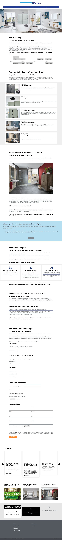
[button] (31, 238)
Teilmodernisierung (19, 347)
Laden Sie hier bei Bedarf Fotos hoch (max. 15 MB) (17, 396)
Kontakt (16, 538)
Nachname (33, 406)
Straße (10, 411)
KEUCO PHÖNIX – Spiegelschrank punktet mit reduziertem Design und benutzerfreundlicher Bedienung (31, 466)
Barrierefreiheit (21, 538)
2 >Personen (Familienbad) (24, 359)
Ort (31, 416)
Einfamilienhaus (30, 346)
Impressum (6, 538)
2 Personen (16, 359)
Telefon (10, 420)
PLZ (9, 416)
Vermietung (18, 363)
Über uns (25, 6)
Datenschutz (11, 538)
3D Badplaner (46, 6)
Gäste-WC (25, 347)
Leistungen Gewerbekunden (35, 6)
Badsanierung (12, 347)
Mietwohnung (12, 346)
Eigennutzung (12, 363)
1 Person (11, 359)
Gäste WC (31, 359)
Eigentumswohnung (23, 346)
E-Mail (32, 420)
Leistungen (19, 6)
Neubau (17, 346)
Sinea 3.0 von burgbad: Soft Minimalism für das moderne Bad (12, 464)
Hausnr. (32, 411)
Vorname (10, 406)
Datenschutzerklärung (12, 430)
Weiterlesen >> (9, 473)
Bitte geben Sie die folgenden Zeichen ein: (16, 425)
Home (14, 6)
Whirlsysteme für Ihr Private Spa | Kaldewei (48, 464)
